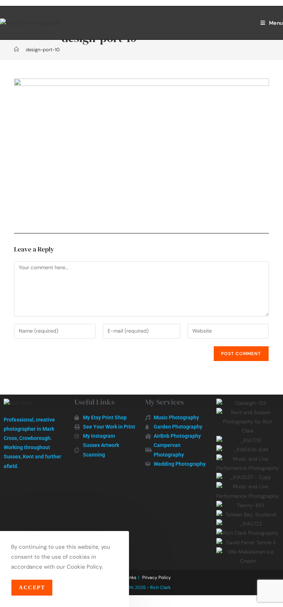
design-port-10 (43, 49)
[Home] (16, 49)
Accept (32, 587)
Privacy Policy (156, 577)
